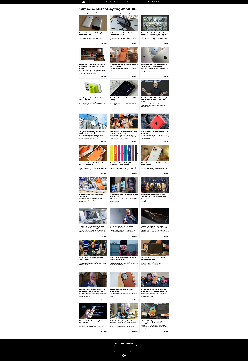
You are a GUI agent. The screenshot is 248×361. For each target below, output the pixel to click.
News (91, 2)
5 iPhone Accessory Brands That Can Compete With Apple (122, 33)
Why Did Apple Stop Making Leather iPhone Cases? (122, 290)
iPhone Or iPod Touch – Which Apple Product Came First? (90, 33)
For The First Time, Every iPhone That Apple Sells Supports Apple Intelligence (123, 322)
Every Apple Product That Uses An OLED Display (123, 99)
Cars (118, 2)
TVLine (123, 350)
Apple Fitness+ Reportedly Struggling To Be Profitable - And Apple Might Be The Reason (92, 66)
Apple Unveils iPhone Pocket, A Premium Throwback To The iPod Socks (123, 164)
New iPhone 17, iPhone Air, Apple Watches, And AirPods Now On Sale (123, 132)
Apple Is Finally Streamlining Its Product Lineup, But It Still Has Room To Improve (154, 290)
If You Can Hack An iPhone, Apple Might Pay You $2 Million (91, 322)
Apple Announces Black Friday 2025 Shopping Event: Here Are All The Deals (153, 195)
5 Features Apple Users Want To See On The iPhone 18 (91, 195)
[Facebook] (148, 1)
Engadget (113, 350)
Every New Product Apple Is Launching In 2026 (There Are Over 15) (92, 132)
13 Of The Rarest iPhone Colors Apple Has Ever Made (154, 132)
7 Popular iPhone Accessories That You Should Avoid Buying (153, 258)
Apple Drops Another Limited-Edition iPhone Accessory (91, 99)
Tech (96, 2)
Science (101, 2)
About (116, 343)
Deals (129, 2)
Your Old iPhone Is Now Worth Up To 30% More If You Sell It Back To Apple (92, 227)
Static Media (118, 346)
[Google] (156, 1)
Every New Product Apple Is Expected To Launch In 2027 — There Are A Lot (154, 65)
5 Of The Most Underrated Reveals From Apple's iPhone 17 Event (123, 258)
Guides (123, 2)
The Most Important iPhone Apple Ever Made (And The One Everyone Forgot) (153, 34)
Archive (122, 343)
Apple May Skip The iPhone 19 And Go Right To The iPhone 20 (124, 65)
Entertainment (110, 2)
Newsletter (165, 2)
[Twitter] (150, 1)
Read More (103, 43)
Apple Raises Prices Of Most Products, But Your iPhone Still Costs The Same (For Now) (154, 99)
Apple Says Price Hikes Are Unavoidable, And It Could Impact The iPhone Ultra (92, 290)
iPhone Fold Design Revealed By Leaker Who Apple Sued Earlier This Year (154, 322)
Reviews (135, 2)
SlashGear (134, 350)
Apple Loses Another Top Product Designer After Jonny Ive (124, 195)
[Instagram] (152, 1)
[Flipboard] (154, 1)
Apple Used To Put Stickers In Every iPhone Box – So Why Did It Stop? (92, 164)
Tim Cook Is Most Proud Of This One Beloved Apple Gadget (121, 227)
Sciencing (128, 350)
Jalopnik (119, 350)
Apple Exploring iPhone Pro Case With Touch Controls (91, 258)
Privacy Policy (129, 343)
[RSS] (158, 1)
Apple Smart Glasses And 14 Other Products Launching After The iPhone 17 (154, 227)
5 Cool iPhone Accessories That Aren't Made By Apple (153, 164)
